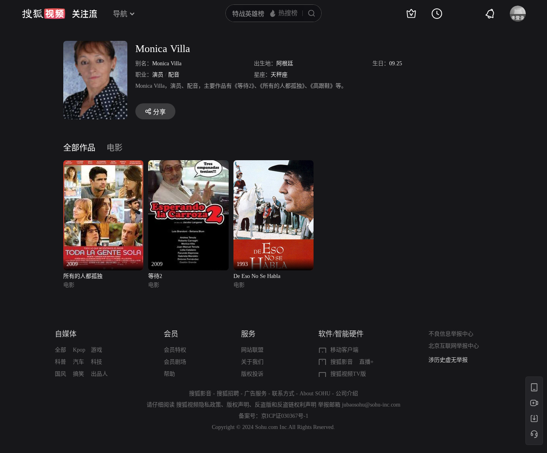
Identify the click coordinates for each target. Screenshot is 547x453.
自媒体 (65, 334)
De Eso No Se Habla (256, 276)
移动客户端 (344, 350)
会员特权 (175, 350)
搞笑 (78, 374)
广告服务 (255, 394)
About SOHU (315, 394)
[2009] (103, 164)
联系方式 (283, 394)
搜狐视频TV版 (348, 374)
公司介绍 (347, 394)
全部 (60, 350)
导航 (120, 14)
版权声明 (238, 405)
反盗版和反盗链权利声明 (285, 405)
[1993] (273, 164)
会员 (171, 334)
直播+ (366, 362)
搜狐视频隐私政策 (198, 405)
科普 (60, 362)
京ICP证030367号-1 (284, 416)
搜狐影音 (341, 362)
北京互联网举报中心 (453, 346)
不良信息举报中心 (450, 334)
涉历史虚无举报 (448, 360)
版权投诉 (252, 374)
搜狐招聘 (228, 394)
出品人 (99, 374)
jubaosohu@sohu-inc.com (371, 405)
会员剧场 (175, 362)
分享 (159, 112)
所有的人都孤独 (83, 276)
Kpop (79, 350)
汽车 (78, 362)
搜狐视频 (43, 13)
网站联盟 (252, 350)
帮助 (169, 374)
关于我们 (252, 362)
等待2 (155, 276)
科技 (96, 362)
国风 (60, 374)
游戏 (96, 350)
